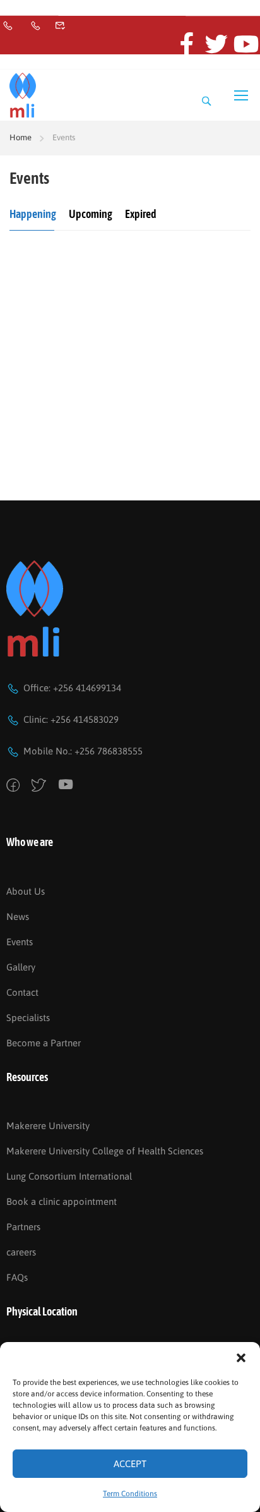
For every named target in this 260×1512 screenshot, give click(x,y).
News (17, 916)
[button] (241, 1358)
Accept (130, 1463)
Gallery (20, 967)
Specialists (28, 1017)
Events (19, 941)
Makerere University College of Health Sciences (104, 1151)
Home (20, 137)
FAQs (17, 1277)
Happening (32, 214)
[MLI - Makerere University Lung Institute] (23, 95)
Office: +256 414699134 (72, 687)
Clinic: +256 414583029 (71, 719)
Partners (23, 1226)
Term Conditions (130, 1493)
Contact (22, 992)
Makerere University (48, 1125)
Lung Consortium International (69, 1176)
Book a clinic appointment (61, 1201)
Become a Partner (43, 1042)
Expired (141, 214)
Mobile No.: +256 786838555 (83, 751)
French (12, 11)
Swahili (39, 11)
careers (21, 1252)
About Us (25, 891)
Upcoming (90, 214)
